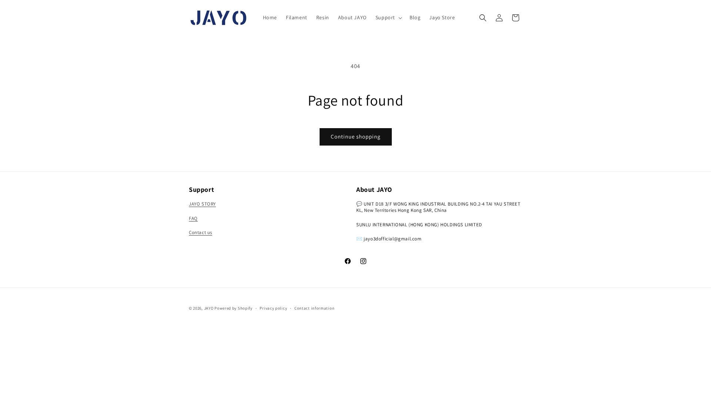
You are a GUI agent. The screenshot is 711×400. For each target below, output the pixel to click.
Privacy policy (273, 308)
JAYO (209, 308)
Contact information (314, 308)
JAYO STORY (202, 204)
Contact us (200, 232)
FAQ (193, 218)
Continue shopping (356, 136)
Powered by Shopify (233, 308)
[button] (388, 17)
